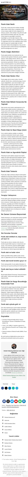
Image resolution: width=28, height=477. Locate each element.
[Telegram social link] (16, 388)
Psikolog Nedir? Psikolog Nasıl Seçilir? (13, 439)
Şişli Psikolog (7, 452)
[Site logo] (6, 2)
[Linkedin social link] (9, 388)
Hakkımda (7, 420)
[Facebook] (4, 401)
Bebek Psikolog (8, 455)
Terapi (13, 384)
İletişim (6, 432)
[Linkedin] (24, 401)
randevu (3, 229)
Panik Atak (5, 384)
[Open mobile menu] (26, 2)
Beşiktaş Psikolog (8, 443)
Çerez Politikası (8, 429)
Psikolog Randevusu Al (10, 417)
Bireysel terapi (21, 226)
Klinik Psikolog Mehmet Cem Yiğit (11, 15)
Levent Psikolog (8, 449)
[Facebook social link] (2, 388)
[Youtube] (16, 401)
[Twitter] (12, 401)
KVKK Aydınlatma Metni (10, 423)
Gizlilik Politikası (8, 426)
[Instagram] (8, 401)
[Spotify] (20, 401)
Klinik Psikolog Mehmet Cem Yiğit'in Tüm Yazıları (14, 376)
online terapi (4, 228)
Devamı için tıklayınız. (17, 372)
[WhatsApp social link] (13, 388)
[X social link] (6, 388)
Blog (14, 6)
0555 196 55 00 (11, 410)
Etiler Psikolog (8, 446)
